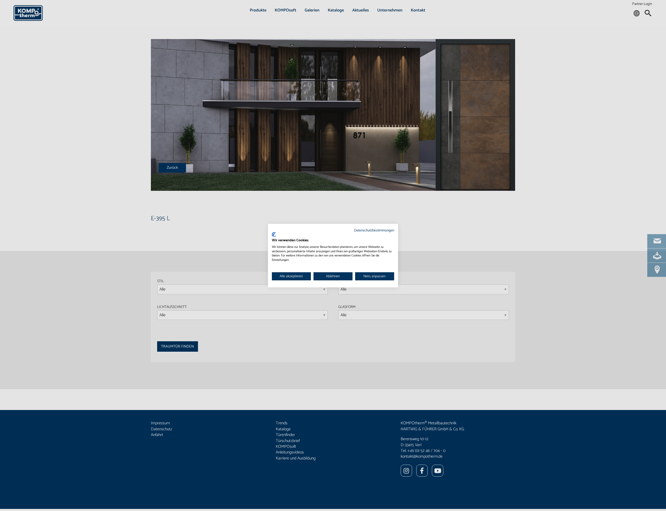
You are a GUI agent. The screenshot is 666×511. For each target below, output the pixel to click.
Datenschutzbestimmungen (374, 230)
